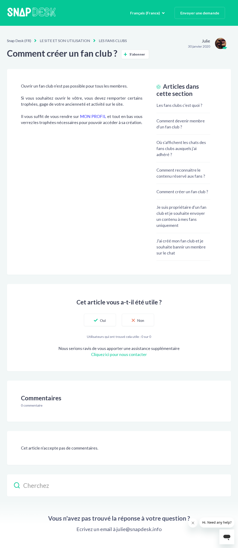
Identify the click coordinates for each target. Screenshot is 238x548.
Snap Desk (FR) (19, 40)
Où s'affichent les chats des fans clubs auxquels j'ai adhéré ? (181, 148)
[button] (100, 320)
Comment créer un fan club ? (182, 191)
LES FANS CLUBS (113, 40)
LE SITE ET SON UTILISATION (65, 40)
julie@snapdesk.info (139, 529)
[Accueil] (31, 13)
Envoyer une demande (199, 13)
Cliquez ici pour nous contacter (119, 354)
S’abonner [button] (137, 54)
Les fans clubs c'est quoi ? (179, 105)
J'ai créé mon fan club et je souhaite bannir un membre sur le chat (181, 246)
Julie (206, 40)
